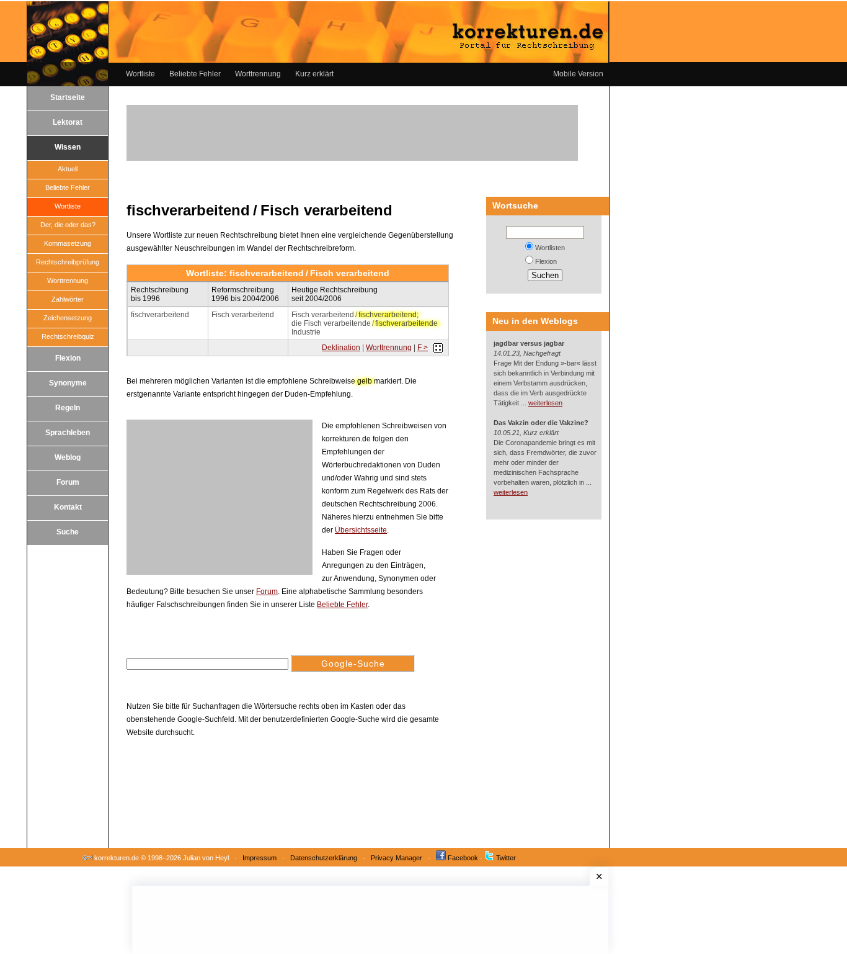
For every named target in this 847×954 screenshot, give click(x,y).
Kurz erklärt (314, 74)
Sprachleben (67, 432)
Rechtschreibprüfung (67, 262)
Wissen (68, 147)
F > (422, 347)
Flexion (68, 358)
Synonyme (68, 383)
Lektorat (67, 122)
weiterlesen (545, 403)
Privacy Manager (396, 858)
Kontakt (68, 507)
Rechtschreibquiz (68, 336)
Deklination (341, 347)
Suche (67, 532)
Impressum (259, 858)
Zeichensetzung (67, 318)
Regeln (67, 407)
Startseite (67, 97)
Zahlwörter (67, 299)
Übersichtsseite (361, 530)
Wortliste (140, 74)
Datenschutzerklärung (323, 858)
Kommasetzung (67, 243)
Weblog (68, 457)
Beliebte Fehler (195, 74)
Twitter (506, 858)
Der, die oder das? (67, 224)
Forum (67, 482)
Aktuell (68, 169)
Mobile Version (578, 74)
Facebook (463, 858)
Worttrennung (258, 74)
